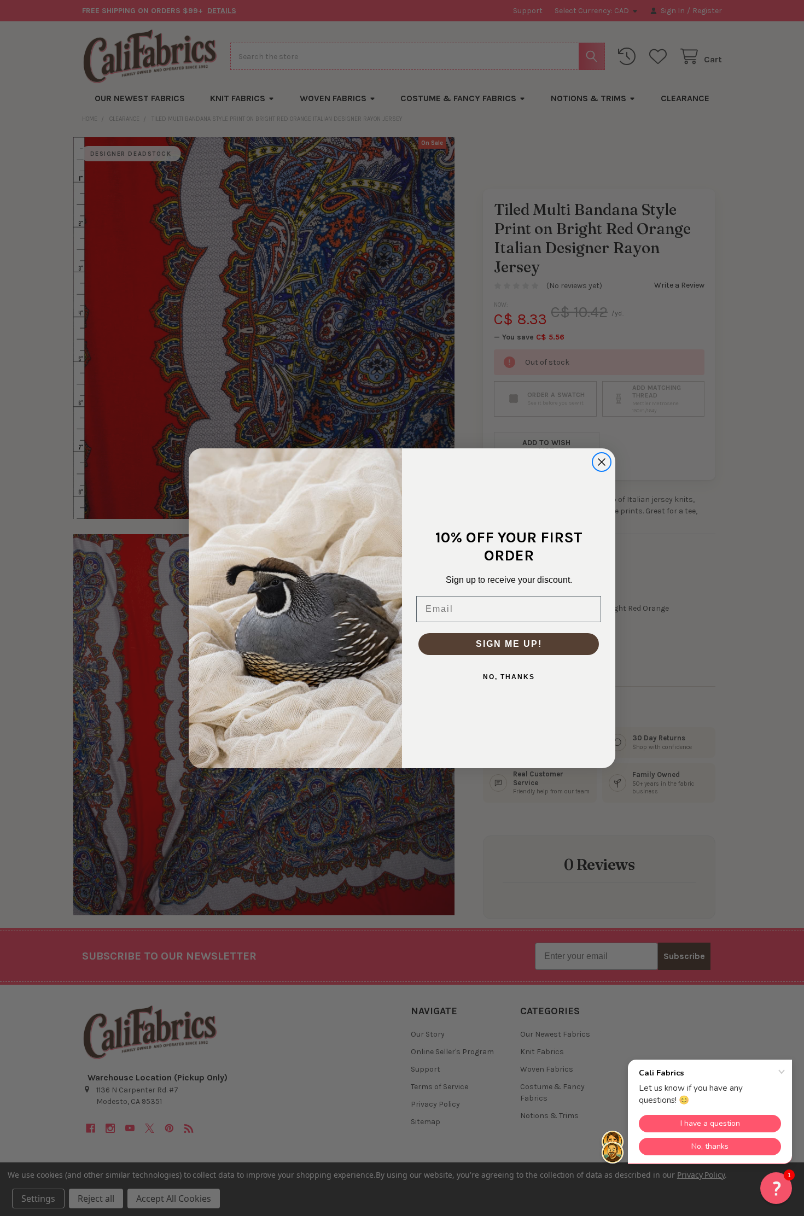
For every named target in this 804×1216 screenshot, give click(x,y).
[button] (776, 1188)
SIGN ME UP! (509, 643)
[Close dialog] (601, 462)
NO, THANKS (509, 677)
